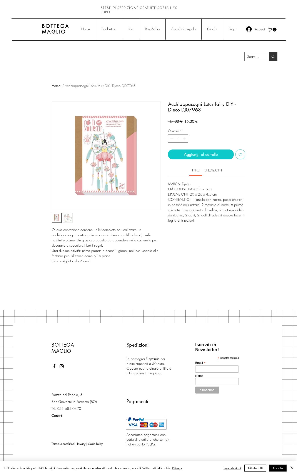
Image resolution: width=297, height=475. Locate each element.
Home (56, 85)
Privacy (81, 444)
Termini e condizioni (63, 444)
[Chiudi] (291, 468)
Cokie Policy (95, 444)
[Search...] (273, 56)
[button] (272, 30)
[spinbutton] (178, 138)
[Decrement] (171, 138)
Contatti (57, 415)
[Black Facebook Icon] (54, 366)
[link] (196, 170)
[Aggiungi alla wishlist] (240, 154)
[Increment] (184, 138)
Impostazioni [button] (232, 468)
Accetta (278, 468)
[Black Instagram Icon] (61, 366)
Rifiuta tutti (255, 468)
